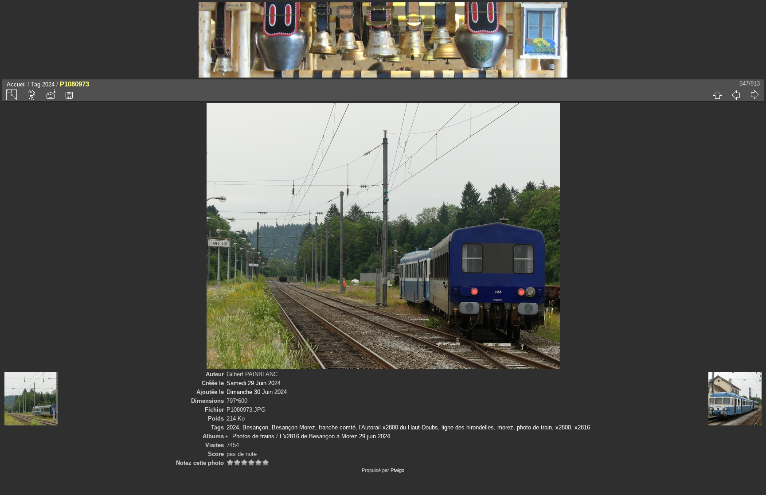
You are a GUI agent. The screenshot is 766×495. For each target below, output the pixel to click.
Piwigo (397, 470)
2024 (48, 84)
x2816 (582, 427)
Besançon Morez (293, 427)
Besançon (255, 427)
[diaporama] (32, 95)
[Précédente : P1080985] (736, 95)
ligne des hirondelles (468, 427)
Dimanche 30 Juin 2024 (257, 392)
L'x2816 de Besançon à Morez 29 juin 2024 (335, 436)
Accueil (16, 84)
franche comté (337, 427)
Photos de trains (253, 436)
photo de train (534, 427)
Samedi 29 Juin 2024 (254, 383)
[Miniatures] (717, 95)
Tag (35, 84)
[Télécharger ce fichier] (69, 95)
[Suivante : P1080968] (754, 95)
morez (505, 427)
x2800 (563, 427)
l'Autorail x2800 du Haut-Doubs (398, 427)
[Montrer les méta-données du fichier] (50, 95)
